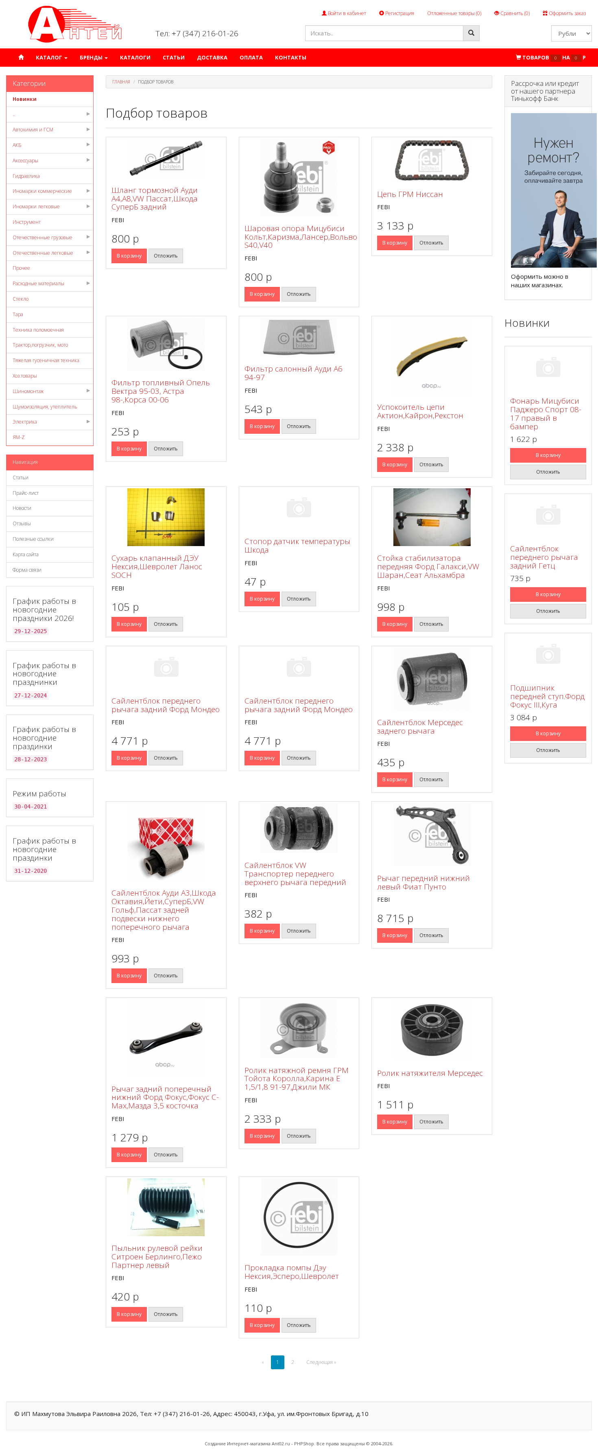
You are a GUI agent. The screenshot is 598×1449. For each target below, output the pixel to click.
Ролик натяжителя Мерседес (430, 1073)
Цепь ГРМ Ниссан (410, 194)
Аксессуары (25, 160)
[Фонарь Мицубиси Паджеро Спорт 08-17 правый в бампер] (548, 368)
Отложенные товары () (454, 13)
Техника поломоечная (38, 329)
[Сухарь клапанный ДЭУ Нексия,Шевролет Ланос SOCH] (166, 517)
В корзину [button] (129, 255)
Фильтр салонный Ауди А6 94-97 (293, 372)
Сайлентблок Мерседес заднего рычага (420, 726)
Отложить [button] (166, 255)
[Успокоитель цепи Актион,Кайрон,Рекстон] (431, 356)
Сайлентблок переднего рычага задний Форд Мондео (165, 705)
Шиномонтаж (28, 391)
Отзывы (22, 523)
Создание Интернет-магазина (238, 1443)
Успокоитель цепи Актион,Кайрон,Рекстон (420, 411)
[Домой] (21, 57)
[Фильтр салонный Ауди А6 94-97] (299, 337)
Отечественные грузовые (42, 237)
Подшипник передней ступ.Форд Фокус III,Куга (547, 696)
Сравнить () (514, 13)
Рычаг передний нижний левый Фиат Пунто (423, 882)
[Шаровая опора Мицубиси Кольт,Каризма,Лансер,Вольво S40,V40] (299, 177)
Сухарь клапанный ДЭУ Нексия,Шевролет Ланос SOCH (156, 566)
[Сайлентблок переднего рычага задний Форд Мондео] (166, 668)
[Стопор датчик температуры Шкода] (299, 508)
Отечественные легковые (43, 252)
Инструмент (27, 222)
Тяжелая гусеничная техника (46, 360)
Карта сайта (26, 554)
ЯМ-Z (19, 437)
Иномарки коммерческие (42, 191)
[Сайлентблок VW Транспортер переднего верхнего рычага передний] (299, 828)
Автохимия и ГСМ (33, 129)
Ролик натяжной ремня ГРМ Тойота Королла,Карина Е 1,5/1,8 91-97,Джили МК (296, 1079)
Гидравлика (26, 176)
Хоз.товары (25, 375)
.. (14, 114)
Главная (121, 82)
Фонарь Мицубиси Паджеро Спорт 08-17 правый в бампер (545, 414)
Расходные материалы (38, 283)
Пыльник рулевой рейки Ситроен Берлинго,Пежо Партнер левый (157, 1256)
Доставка (212, 57)
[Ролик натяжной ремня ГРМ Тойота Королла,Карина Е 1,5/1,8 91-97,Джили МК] (299, 1028)
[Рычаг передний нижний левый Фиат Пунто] (431, 834)
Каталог (49, 57)
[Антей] (75, 23)
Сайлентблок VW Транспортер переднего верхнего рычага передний (295, 873)
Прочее (21, 267)
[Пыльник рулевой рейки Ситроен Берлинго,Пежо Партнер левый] (166, 1207)
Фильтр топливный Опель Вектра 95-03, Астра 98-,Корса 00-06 (160, 391)
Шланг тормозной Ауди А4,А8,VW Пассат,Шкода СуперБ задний (154, 198)
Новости (22, 508)
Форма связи (27, 569)
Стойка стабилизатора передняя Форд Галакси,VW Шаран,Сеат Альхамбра (428, 566)
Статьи (174, 57)
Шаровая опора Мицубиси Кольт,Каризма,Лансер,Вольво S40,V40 (300, 237)
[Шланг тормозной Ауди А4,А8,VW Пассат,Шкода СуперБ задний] (166, 158)
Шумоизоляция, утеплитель (45, 406)
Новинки (25, 99)
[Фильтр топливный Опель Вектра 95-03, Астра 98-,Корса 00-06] (166, 344)
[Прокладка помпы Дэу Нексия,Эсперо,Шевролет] (299, 1217)
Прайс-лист (26, 493)
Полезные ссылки (33, 538)
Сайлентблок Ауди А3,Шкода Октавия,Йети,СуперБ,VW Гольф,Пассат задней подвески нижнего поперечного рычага (163, 909)
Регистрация (399, 13)
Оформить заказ (567, 13)
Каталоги (135, 57)
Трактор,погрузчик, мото (40, 344)
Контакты (290, 57)
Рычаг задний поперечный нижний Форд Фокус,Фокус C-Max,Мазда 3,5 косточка (165, 1097)
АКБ (17, 145)
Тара (18, 314)
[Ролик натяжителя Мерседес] (431, 1030)
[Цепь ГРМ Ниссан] (431, 160)
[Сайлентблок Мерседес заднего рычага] (431, 679)
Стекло (20, 298)
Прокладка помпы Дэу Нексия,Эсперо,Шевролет (291, 1271)
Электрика (25, 421)
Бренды (92, 57)
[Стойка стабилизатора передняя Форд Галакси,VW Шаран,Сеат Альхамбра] (431, 517)
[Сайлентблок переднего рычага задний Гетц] (548, 516)
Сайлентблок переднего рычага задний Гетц (544, 557)
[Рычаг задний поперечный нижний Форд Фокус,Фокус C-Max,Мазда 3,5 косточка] (166, 1038)
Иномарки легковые (36, 206)
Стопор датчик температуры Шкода (297, 545)
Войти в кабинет (346, 13)
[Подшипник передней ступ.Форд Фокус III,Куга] (548, 655)
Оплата (251, 57)
